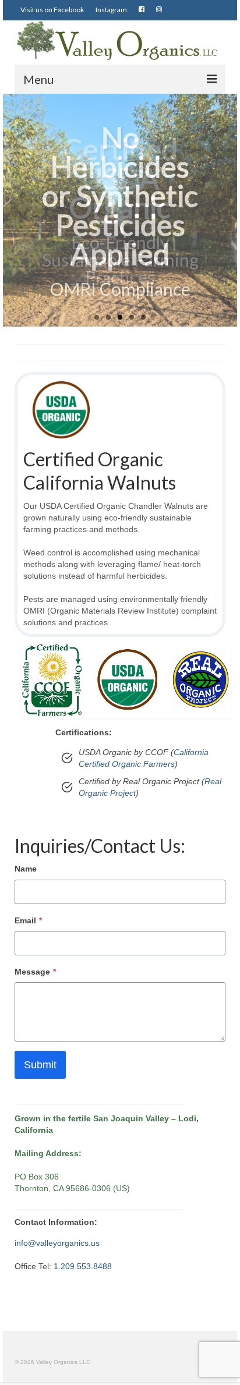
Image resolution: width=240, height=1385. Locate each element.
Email (28, 920)
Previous (16, 210)
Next (224, 210)
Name (26, 868)
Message (35, 971)
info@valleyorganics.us (57, 1243)
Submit (40, 1065)
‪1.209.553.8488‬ (83, 1266)
